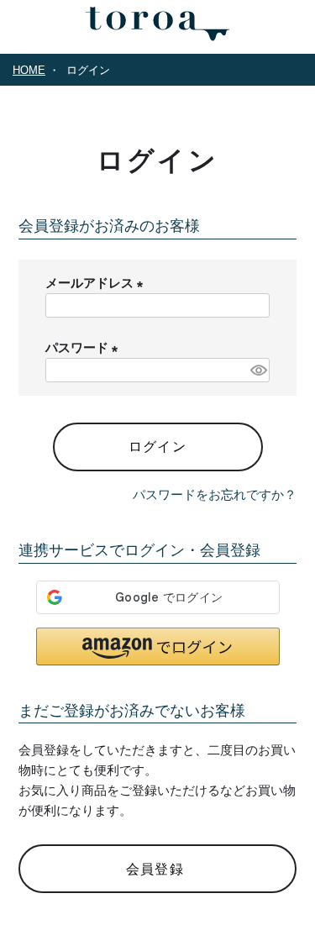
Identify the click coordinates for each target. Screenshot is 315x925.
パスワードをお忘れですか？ (215, 494)
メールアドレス (97, 283)
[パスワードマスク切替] (257, 370)
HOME (29, 70)
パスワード (84, 347)
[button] (158, 646)
